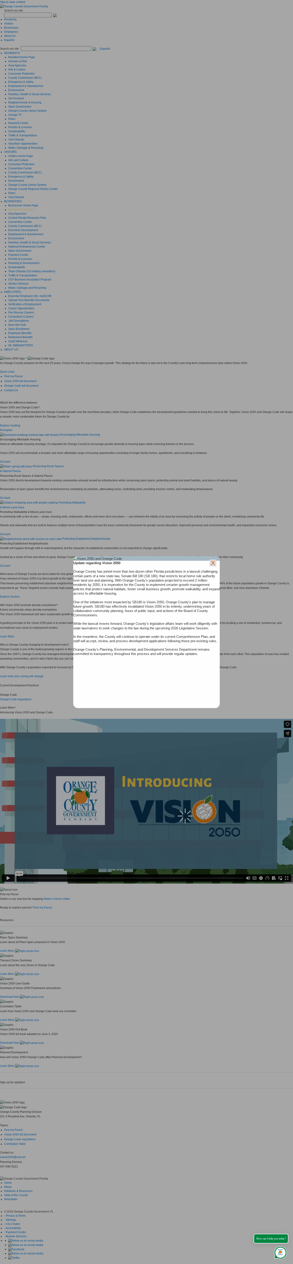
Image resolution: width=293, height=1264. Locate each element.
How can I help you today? (271, 1238)
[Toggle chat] (279, 1251)
